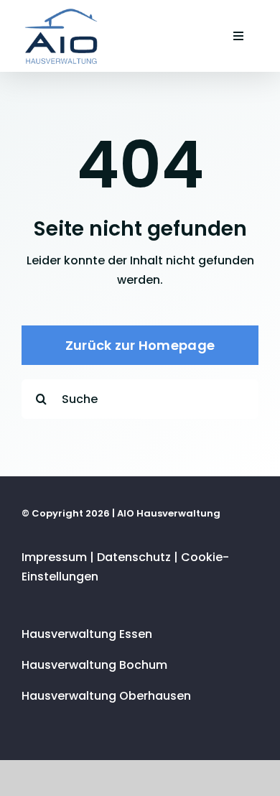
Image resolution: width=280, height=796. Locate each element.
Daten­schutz (134, 557)
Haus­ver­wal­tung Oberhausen (106, 696)
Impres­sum (54, 557)
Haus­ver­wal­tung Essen (87, 634)
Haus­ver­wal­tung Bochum (94, 665)
